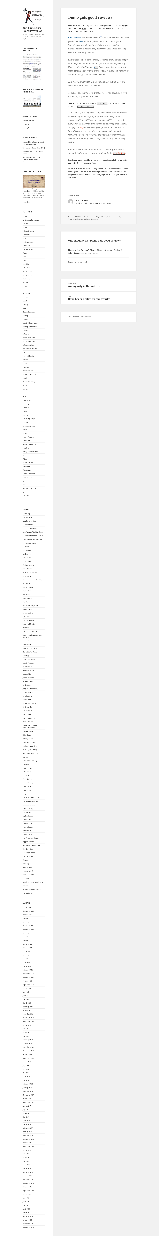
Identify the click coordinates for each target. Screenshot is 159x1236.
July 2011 (26, 955)
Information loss (28, 345)
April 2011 (26, 963)
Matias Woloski (28, 722)
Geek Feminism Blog (30, 648)
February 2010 (28, 1007)
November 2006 (28, 1139)
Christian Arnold (28, 565)
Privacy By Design (29, 419)
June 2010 (26, 996)
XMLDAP (26, 496)
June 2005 (26, 1202)
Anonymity (26, 216)
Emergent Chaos (28, 613)
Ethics (25, 286)
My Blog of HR (28, 739)
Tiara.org (26, 864)
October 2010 (27, 981)
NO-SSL (25, 385)
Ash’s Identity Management (32, 539)
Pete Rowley (27, 772)
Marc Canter (27, 714)
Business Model (28, 242)
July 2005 (26, 1198)
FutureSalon (27, 645)
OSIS (24, 397)
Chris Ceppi (27, 561)
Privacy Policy (27, 128)
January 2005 (27, 1220)
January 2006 (27, 1176)
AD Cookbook (27, 517)
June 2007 (26, 1113)
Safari (25, 430)
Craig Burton (27, 569)
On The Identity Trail (30, 746)
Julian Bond (27, 700)
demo (84, 28)
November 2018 (28, 911)
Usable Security (28, 875)
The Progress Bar (29, 853)
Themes (25, 860)
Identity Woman (28, 663)
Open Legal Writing (30, 750)
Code (24, 260)
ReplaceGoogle (28, 816)
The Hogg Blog (28, 849)
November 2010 (28, 977)
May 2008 (26, 1073)
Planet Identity (28, 783)
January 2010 (27, 1010)
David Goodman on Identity (32, 580)
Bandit (25, 227)
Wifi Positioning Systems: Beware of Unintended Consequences (31, 159)
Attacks (25, 224)
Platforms (26, 408)
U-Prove (25, 459)
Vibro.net (26, 878)
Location (26, 367)
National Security (29, 382)
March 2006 (27, 1169)
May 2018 (26, 918)
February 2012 (28, 944)
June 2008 (26, 1069)
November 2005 (28, 1183)
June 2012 (26, 937)
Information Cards (29, 338)
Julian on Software (29, 703)
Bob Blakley (27, 550)
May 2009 (26, 1036)
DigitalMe (26, 283)
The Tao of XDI (28, 856)
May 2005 (26, 1205)
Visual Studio (27, 477)
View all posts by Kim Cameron (100, 203)
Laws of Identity (28, 356)
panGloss (26, 764)
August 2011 (27, 952)
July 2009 (26, 1029)
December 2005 (28, 1180)
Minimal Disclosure (29, 374)
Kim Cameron (27, 711)
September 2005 (28, 1191)
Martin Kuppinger (29, 718)
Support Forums (28, 842)
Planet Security (28, 787)
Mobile (25, 378)
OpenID (25, 389)
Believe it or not (28, 231)
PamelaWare (27, 400)
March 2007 (27, 1124)
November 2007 (28, 1095)
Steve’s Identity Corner (31, 838)
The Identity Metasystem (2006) (34, 148)
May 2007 (26, 1117)
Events (25, 290)
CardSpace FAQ (28, 249)
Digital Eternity (28, 271)
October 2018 (27, 915)
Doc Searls (26, 595)
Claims (25, 253)
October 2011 (27, 948)
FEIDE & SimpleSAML (30, 631)
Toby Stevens (27, 867)
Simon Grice (27, 831)
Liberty (25, 360)
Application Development (31, 220)
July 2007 (26, 1110)
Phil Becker (27, 775)
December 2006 (28, 1135)
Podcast (25, 411)
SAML (25, 433)
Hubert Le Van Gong (30, 652)
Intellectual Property (30, 349)
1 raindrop (26, 514)
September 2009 (28, 1021)
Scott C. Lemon (28, 827)
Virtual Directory (29, 474)
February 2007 (28, 1128)
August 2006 (27, 1150)
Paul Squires (102, 103)
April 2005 (26, 1209)
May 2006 (26, 1161)
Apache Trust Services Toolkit (33, 536)
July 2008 (26, 1066)
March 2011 (27, 966)
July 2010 (26, 992)
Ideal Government (29, 659)
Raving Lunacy (28, 809)
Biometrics (26, 235)
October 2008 (27, 1055)
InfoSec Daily (27, 667)
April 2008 (26, 1077)
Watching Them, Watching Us (33, 882)
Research (26, 422)
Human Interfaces (29, 312)
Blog (24, 238)
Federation (26, 294)
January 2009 (27, 1043)
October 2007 (27, 1099)
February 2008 (28, 1084)
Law (24, 352)
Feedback (26, 628)
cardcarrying (27, 554)
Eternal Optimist (28, 620)
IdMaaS (25, 330)
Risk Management (29, 426)
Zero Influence (28, 893)
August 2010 (27, 988)
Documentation (28, 598)
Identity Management (30, 323)
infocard (26, 334)
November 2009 (28, 1018)
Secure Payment (28, 437)
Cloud (25, 257)
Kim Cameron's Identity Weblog (32, 29)
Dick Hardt (26, 584)
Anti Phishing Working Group (33, 532)
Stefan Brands (27, 834)
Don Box (25, 602)
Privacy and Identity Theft (32, 798)
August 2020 (27, 907)
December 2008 (28, 1047)
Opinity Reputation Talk (31, 753)
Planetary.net (27, 790)
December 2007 (28, 1091)
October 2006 (27, 1143)
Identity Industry (29, 319)
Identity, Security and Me (93, 25)
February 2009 (28, 1040)
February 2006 (28, 1172)
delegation (26, 268)
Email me (26, 124)
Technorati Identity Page (31, 845)
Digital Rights (27, 279)
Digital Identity (28, 275)
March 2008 (27, 1080)
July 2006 (26, 1154)
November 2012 (28, 929)
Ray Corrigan (27, 812)
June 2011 (26, 959)
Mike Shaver (27, 735)
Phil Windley (27, 779)
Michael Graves (28, 731)
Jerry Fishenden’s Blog (30, 689)
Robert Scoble (27, 820)
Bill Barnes (26, 547)
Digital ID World (28, 591)
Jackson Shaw (27, 674)
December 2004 (28, 1224)
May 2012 (26, 941)
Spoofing (26, 448)
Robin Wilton (27, 823)
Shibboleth (26, 441)
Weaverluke (27, 886)
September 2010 (28, 985)
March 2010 (27, 1003)
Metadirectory (28, 371)
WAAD (25, 481)
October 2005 (27, 1187)
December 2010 (28, 974)
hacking (25, 305)
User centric (27, 466)
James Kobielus (28, 681)
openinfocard (27, 393)
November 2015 (28, 926)
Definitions (26, 264)
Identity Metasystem (30, 327)
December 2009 (28, 1014)
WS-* (24, 492)
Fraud (25, 301)
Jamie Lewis (27, 685)
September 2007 (28, 1102)
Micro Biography (29, 121)
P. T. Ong (26, 757)
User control (27, 470)
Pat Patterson (27, 768)
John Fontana (27, 696)
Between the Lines (29, 543)
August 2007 (27, 1106)
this (111, 25)
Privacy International (30, 801)
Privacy (25, 415)
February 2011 (28, 970)
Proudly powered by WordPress (79, 317)
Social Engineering (29, 444)
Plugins (25, 794)
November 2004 (28, 1227)
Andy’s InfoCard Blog (30, 528)
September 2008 (28, 1058)
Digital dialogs (28, 587)
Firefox (25, 297)
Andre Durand (28, 525)
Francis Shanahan (29, 641)
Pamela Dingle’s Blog (30, 761)
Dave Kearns (27, 576)
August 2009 (27, 1025)
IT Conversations (28, 670)
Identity (25, 316)
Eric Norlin (26, 617)
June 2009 (26, 1032)
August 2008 (27, 1062)
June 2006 (26, 1157)
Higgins (25, 308)
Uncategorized (28, 463)
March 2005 (27, 1213)
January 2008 (27, 1088)
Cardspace (26, 246)
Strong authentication (30, 452)
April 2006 (26, 1165)
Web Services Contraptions (32, 889)
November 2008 (28, 1051)
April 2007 (26, 1121)
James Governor (28, 678)
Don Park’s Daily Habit (30, 606)
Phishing (26, 404)
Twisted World (28, 871)
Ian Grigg (26, 656)
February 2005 (28, 1216)
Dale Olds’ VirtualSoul (30, 572)
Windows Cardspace (30, 488)
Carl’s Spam (27, 558)
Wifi (24, 485)
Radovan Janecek (29, 805)
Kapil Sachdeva (28, 707)
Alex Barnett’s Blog (29, 521)
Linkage (25, 363)
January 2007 (27, 1132)
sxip (24, 455)
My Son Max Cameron (30, 742)
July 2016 (26, 922)
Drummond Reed (29, 609)
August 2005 (27, 1194)
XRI (24, 499)
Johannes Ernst (28, 692)
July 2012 (26, 933)
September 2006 (28, 1146)
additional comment (85, 106)
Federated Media (29, 624)
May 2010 (26, 999)
